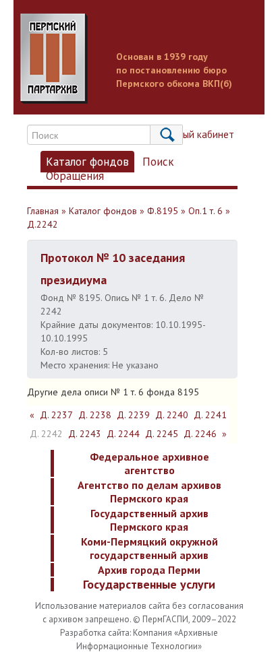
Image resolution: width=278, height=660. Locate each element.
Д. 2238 (94, 415)
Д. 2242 (46, 434)
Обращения (75, 175)
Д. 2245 (161, 434)
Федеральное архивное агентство (149, 463)
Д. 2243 (84, 434)
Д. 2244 (123, 434)
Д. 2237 (56, 415)
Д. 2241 (210, 415)
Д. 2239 (133, 415)
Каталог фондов (87, 161)
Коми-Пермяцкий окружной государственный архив (149, 548)
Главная (43, 211)
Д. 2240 (171, 415)
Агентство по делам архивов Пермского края (149, 491)
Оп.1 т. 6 (205, 211)
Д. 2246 (200, 434)
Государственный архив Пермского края (149, 519)
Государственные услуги (149, 584)
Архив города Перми (149, 569)
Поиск (158, 161)
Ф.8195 (162, 211)
